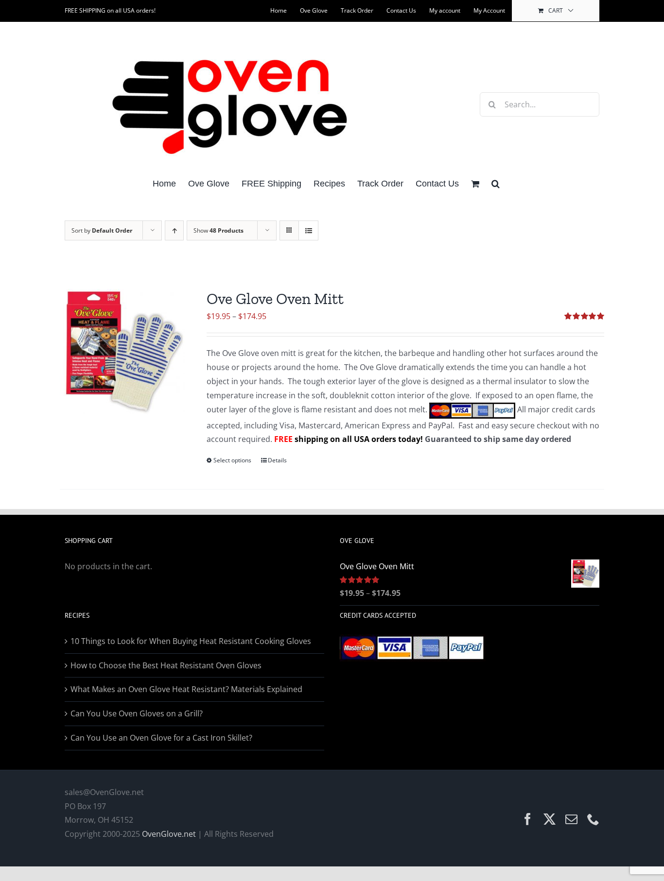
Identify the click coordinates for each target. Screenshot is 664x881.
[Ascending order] (174, 230)
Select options (232, 460)
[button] (495, 182)
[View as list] (308, 230)
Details (277, 460)
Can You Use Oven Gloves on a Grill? (136, 713)
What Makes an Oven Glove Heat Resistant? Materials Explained (186, 689)
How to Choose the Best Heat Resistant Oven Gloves (166, 665)
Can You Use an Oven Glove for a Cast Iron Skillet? (161, 737)
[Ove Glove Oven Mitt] (122, 351)
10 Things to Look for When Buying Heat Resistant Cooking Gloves (190, 641)
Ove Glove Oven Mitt (275, 298)
